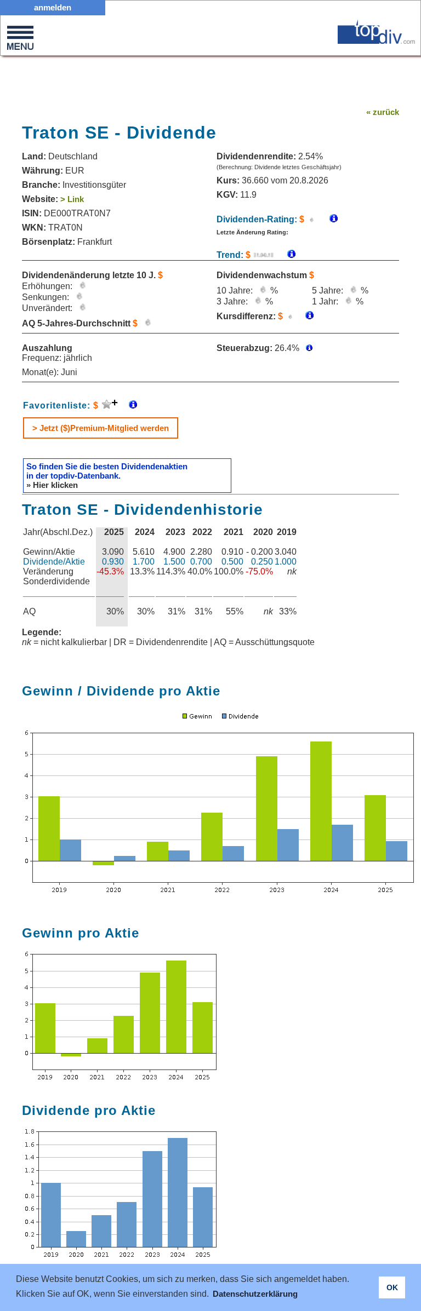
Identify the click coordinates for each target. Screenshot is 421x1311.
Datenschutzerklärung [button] (255, 1293)
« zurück (382, 112)
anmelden (52, 7)
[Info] (285, 255)
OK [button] (392, 1287)
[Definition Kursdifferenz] (305, 316)
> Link (72, 199)
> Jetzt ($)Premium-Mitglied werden (100, 428)
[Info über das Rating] (328, 219)
